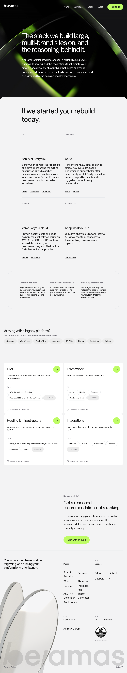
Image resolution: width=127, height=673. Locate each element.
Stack (90, 7)
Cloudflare (14, 449)
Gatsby (108, 341)
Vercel (25, 257)
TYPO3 (69, 341)
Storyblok (34, 191)
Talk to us (115, 7)
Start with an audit (76, 540)
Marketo (85, 444)
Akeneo (112, 444)
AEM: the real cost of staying (21, 392)
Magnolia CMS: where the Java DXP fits (25, 398)
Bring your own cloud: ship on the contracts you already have (34, 444)
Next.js (76, 191)
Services (78, 7)
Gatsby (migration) (76, 398)
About (101, 7)
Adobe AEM (41, 341)
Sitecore (10, 341)
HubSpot (72, 444)
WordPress (25, 341)
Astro (67, 191)
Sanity (24, 191)
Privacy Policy (10, 667)
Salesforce (98, 444)
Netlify (26, 449)
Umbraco (56, 341)
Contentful (46, 191)
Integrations (70, 257)
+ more (49, 398)
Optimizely (94, 341)
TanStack (94, 392)
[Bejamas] (11, 6)
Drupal (81, 341)
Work (66, 7)
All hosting (35, 257)
